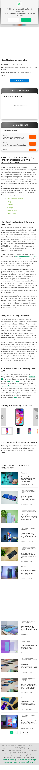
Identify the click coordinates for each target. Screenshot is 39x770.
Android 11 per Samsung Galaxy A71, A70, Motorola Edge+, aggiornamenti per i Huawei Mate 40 (29, 686)
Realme (29, 548)
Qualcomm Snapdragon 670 (26, 257)
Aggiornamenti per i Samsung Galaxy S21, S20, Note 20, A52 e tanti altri (29, 628)
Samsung (24, 473)
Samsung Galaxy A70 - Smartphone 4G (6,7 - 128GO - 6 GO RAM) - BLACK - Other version (14, 138)
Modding (24, 697)
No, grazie (13, 20)
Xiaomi (23, 492)
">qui (15, 397)
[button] (7, 431)
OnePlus (24, 491)
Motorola (25, 659)
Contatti (32, 762)
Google (24, 511)
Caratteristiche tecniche (15, 199)
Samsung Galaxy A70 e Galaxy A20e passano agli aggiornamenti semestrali (28, 573)
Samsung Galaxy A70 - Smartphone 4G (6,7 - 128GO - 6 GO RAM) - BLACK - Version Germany (14, 145)
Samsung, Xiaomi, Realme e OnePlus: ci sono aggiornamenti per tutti (29, 555)
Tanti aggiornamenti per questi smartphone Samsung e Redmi (29, 647)
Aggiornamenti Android (28, 471)
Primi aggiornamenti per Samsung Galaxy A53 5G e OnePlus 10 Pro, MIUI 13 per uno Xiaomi (29, 517)
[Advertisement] (19, 600)
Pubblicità (17, 762)
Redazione (6, 759)
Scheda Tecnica (19, 80)
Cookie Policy (25, 761)
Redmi (28, 491)
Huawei (24, 679)
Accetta (26, 20)
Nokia (23, 622)
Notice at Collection (13, 761)
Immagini (10, 208)
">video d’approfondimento (12, 386)
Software (10, 205)
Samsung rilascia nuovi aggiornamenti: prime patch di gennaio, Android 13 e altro (28, 479)
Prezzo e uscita (12, 211)
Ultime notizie (11, 214)
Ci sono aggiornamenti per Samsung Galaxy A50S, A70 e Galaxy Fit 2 (29, 722)
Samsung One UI (12, 381)
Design (9, 202)
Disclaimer (13, 759)
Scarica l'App (25, 762)
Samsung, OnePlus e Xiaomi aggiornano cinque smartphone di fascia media (28, 499)
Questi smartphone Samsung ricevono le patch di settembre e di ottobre (28, 536)
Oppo (29, 659)
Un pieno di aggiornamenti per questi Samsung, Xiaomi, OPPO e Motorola (29, 667)
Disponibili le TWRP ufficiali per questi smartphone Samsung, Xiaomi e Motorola (28, 704)
